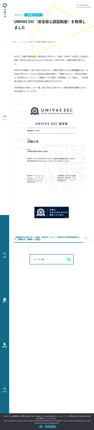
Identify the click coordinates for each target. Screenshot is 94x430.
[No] (91, 421)
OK (41, 426)
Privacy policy (50, 426)
